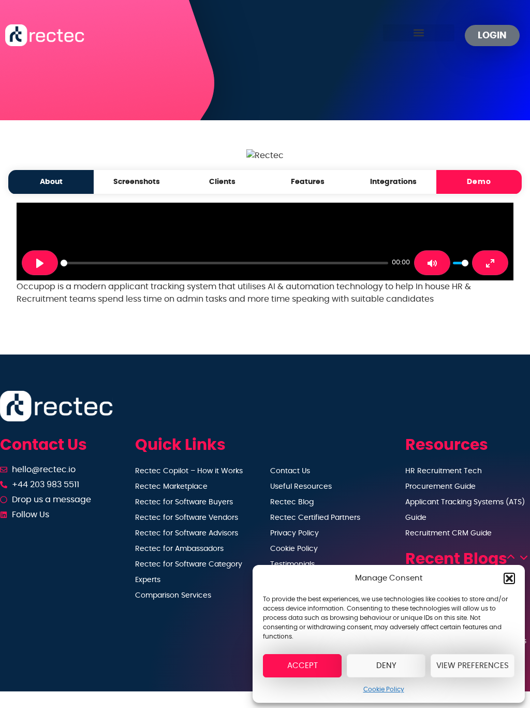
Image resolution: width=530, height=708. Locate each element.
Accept (302, 666)
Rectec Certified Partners (315, 517)
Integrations (393, 182)
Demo (479, 182)
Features (308, 182)
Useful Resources (301, 486)
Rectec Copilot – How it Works (189, 471)
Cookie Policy (383, 689)
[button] (509, 578)
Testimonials (292, 564)
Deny (386, 666)
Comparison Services (173, 595)
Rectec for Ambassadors (179, 549)
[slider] (224, 263)
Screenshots (136, 182)
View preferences (472, 666)
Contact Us (290, 471)
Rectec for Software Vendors (186, 517)
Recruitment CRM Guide (448, 533)
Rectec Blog (292, 502)
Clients (222, 182)
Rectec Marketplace (171, 486)
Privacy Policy (294, 533)
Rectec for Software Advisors (186, 533)
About (51, 182)
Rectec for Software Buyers (184, 502)
